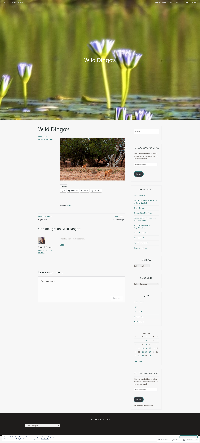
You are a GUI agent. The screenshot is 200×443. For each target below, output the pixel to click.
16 (146, 348)
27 (135, 356)
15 (143, 348)
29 (143, 356)
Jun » (140, 361)
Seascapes (175, 3)
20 (135, 352)
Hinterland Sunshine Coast (143, 213)
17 (150, 348)
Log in (136, 307)
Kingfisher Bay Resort (141, 248)
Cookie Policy (45, 439)
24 (150, 352)
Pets (186, 3)
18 (154, 348)
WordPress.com (139, 322)
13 (135, 348)
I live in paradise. (139, 195)
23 (146, 352)
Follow (138, 174)
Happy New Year (139, 208)
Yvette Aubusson (45, 247)
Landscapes (160, 3)
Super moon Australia (141, 243)
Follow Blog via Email (146, 148)
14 (139, 348)
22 (143, 352)
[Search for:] (146, 132)
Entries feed (138, 312)
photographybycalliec (49, 140)
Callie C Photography (13, 3)
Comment (116, 298)
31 (150, 356)
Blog (194, 3)
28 (139, 356)
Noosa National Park (141, 233)
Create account (139, 302)
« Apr (135, 361)
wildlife (69, 206)
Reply (62, 245)
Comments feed (139, 317)
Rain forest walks (139, 238)
